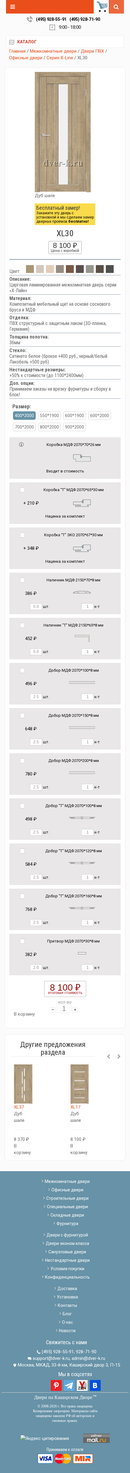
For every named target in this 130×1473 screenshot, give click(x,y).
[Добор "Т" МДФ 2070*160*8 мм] (82, 908)
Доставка (67, 1288)
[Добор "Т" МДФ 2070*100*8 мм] (82, 817)
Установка (67, 1297)
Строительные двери (67, 1198)
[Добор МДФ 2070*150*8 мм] (82, 727)
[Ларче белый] (40, 271)
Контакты (67, 1305)
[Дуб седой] (90, 271)
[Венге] (80, 271)
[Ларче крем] (50, 271)
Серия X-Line (60, 57)
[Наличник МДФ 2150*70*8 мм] (82, 592)
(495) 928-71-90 (85, 19)
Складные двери (67, 1215)
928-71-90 (86, 1351)
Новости (67, 1330)
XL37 (19, 1107)
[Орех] (70, 271)
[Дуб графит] (110, 271)
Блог (67, 1313)
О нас (67, 1322)
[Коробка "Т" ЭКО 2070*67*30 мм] (82, 548)
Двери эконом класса (67, 1243)
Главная (17, 51)
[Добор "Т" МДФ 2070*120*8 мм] (82, 863)
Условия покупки (67, 1268)
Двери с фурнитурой (67, 1235)
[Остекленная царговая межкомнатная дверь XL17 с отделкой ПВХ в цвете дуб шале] (79, 1084)
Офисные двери (25, 57)
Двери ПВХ (92, 51)
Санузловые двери (67, 1251)
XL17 (75, 1107)
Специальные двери (67, 1206)
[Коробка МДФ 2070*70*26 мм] (82, 457)
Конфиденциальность (67, 1277)
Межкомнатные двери (53, 51)
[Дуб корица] (100, 271)
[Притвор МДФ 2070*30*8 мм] (82, 953)
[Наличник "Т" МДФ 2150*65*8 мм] (82, 638)
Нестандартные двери (67, 1260)
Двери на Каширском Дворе (63, 1397)
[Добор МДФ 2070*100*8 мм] (82, 682)
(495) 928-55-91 (51, 19)
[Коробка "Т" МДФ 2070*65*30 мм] (82, 502)
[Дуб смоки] (60, 271)
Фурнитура (67, 1223)
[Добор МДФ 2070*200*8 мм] (82, 772)
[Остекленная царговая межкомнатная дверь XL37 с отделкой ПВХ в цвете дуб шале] (23, 1084)
